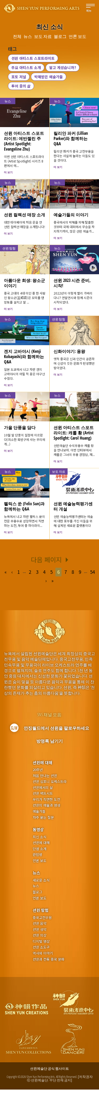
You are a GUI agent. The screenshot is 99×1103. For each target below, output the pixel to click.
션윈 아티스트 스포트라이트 (33, 58)
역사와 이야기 (43, 953)
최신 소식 (39, 837)
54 (92, 572)
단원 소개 (39, 848)
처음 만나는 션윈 (45, 775)
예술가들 (39, 811)
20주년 (38, 769)
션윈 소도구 (41, 947)
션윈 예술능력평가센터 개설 (73, 506)
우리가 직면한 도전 (46, 799)
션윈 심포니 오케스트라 (50, 781)
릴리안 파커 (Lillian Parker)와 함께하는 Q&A (71, 138)
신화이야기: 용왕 (69, 351)
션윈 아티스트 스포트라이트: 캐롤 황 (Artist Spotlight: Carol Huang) (74, 433)
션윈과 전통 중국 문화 (48, 959)
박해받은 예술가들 (48, 76)
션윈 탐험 (41, 910)
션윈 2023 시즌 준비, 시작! (72, 282)
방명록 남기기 (49, 741)
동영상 (38, 829)
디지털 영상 (41, 941)
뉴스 (36, 872)
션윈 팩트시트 (43, 793)
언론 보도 (39, 860)
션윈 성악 (39, 929)
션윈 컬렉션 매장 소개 (24, 215)
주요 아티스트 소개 (26, 67)
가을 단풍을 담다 (20, 427)
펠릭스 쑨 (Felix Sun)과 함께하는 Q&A (24, 506)
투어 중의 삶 (21, 86)
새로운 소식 (41, 880)
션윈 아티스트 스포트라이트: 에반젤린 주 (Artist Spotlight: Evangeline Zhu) (24, 141)
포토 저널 (18, 76)
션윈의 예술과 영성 (46, 805)
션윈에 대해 (42, 762)
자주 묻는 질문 (43, 817)
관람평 (37, 854)
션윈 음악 (39, 923)
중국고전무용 (42, 917)
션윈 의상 (39, 935)
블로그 (37, 892)
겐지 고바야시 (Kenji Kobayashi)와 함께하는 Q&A (24, 356)
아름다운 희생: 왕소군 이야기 (24, 282)
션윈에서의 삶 (43, 787)
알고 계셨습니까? (62, 67)
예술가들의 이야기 (71, 215)
